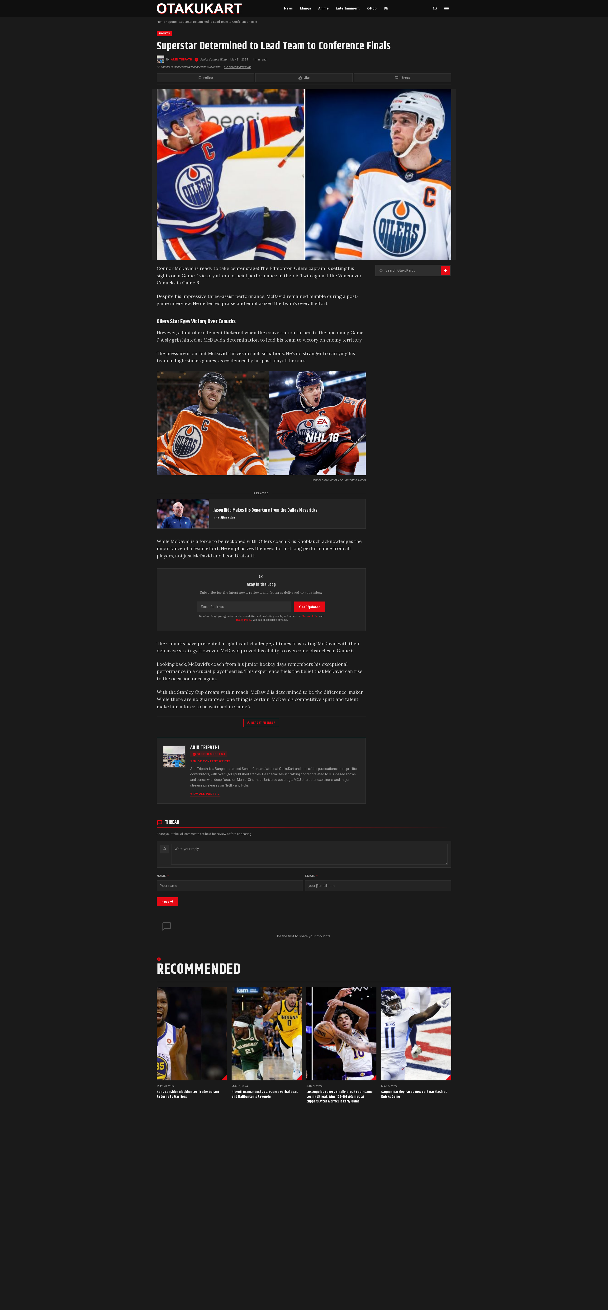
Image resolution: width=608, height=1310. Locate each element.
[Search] (435, 8)
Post (165, 901)
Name (163, 876)
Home (161, 21)
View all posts (203, 794)
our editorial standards (237, 67)
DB (386, 8)
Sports (172, 21)
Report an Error (263, 722)
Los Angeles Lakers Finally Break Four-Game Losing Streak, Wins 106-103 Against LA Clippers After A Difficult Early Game (339, 1096)
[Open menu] (446, 8)
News (288, 8)
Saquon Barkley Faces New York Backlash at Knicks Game (414, 1094)
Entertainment (348, 8)
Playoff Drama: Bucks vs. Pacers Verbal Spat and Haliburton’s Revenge (265, 1094)
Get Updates (309, 607)
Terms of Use (310, 616)
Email (311, 876)
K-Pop (372, 8)
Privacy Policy (243, 619)
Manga (305, 8)
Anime (323, 8)
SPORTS (164, 33)
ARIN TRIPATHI (182, 59)
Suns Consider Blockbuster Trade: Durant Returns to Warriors (188, 1094)
